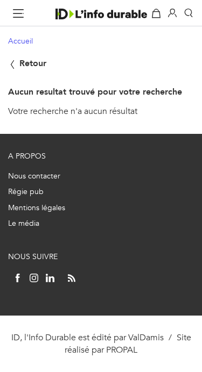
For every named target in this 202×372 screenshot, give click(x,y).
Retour (31, 63)
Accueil (20, 41)
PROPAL (121, 349)
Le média (23, 223)
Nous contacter (34, 176)
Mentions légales (36, 208)
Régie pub (26, 192)
